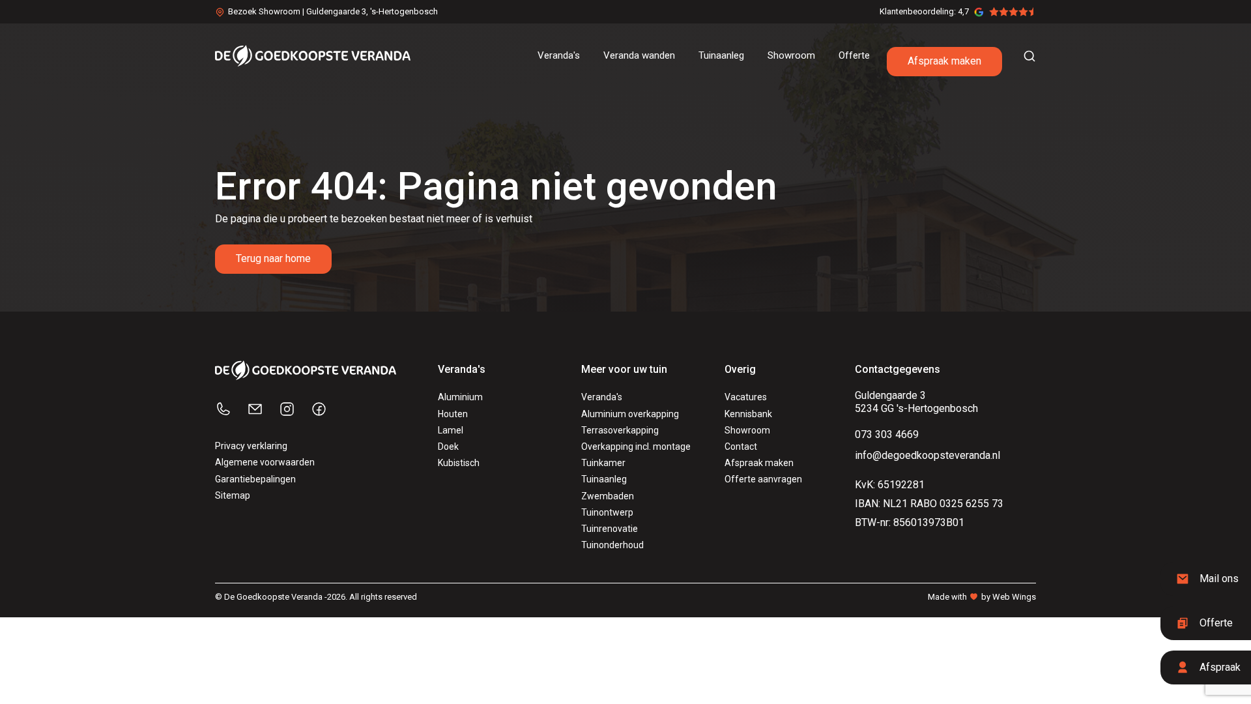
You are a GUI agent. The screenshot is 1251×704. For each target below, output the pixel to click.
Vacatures (746, 397)
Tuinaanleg (604, 479)
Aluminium (460, 397)
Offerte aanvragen (763, 479)
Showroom (747, 430)
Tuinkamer (603, 463)
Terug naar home (273, 258)
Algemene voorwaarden (265, 462)
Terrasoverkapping (620, 430)
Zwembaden (607, 496)
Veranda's (601, 397)
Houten (453, 414)
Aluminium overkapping (630, 414)
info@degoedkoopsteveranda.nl (927, 455)
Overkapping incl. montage (636, 446)
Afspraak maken (944, 61)
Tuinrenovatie (609, 528)
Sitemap (232, 495)
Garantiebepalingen (255, 479)
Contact (741, 446)
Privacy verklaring (251, 446)
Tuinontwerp (607, 512)
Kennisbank (748, 414)
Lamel (450, 430)
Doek (448, 446)
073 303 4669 (887, 434)
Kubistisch (459, 463)
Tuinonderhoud (612, 545)
